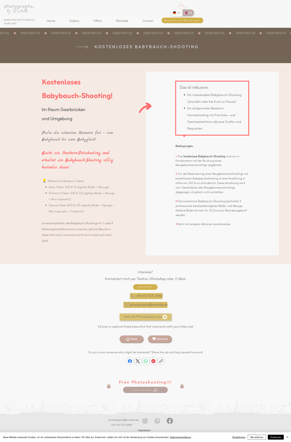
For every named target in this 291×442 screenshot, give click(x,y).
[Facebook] (129, 361)
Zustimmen (275, 437)
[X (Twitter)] (137, 361)
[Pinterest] (153, 361)
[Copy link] (161, 361)
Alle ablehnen (256, 437)
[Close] (287, 437)
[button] (74, 21)
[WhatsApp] (145, 361)
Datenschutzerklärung (180, 437)
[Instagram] (145, 421)
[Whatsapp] (157, 421)
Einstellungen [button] (238, 437)
